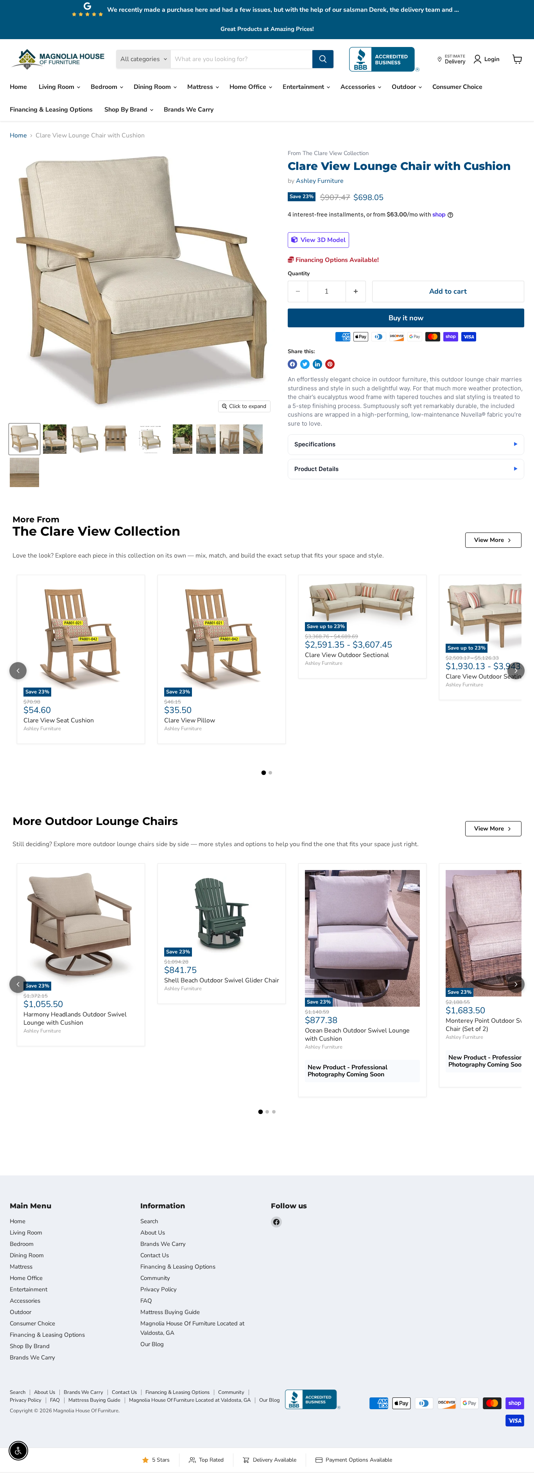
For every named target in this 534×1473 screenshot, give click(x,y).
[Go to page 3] (274, 1112)
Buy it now (406, 318)
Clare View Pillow (189, 720)
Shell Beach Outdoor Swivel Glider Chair (221, 980)
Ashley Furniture (320, 181)
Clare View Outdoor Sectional (347, 655)
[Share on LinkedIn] (317, 364)
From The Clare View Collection (328, 153)
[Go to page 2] (270, 772)
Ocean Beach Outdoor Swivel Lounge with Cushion (357, 1034)
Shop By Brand (126, 109)
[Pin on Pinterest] (330, 364)
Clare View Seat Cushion (58, 720)
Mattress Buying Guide (170, 1312)
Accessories (358, 87)
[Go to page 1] (264, 772)
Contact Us (154, 1255)
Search (149, 1221)
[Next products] (516, 670)
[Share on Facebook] (292, 364)
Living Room (57, 87)
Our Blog (152, 1344)
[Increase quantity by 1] (356, 291)
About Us (152, 1233)
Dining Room (153, 87)
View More (489, 540)
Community (155, 1278)
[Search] (322, 59)
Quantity (299, 274)
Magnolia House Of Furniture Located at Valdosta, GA (190, 1400)
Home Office (248, 87)
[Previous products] (18, 670)
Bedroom (105, 87)
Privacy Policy (158, 1289)
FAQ (146, 1301)
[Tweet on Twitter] (305, 364)
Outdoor (405, 87)
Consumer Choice (457, 87)
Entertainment (304, 87)
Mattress (201, 87)
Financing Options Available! (336, 260)
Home (18, 87)
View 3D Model (322, 240)
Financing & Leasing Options (51, 109)
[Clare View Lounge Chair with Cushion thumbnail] (24, 439)
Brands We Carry (188, 109)
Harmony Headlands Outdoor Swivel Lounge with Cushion (75, 1018)
